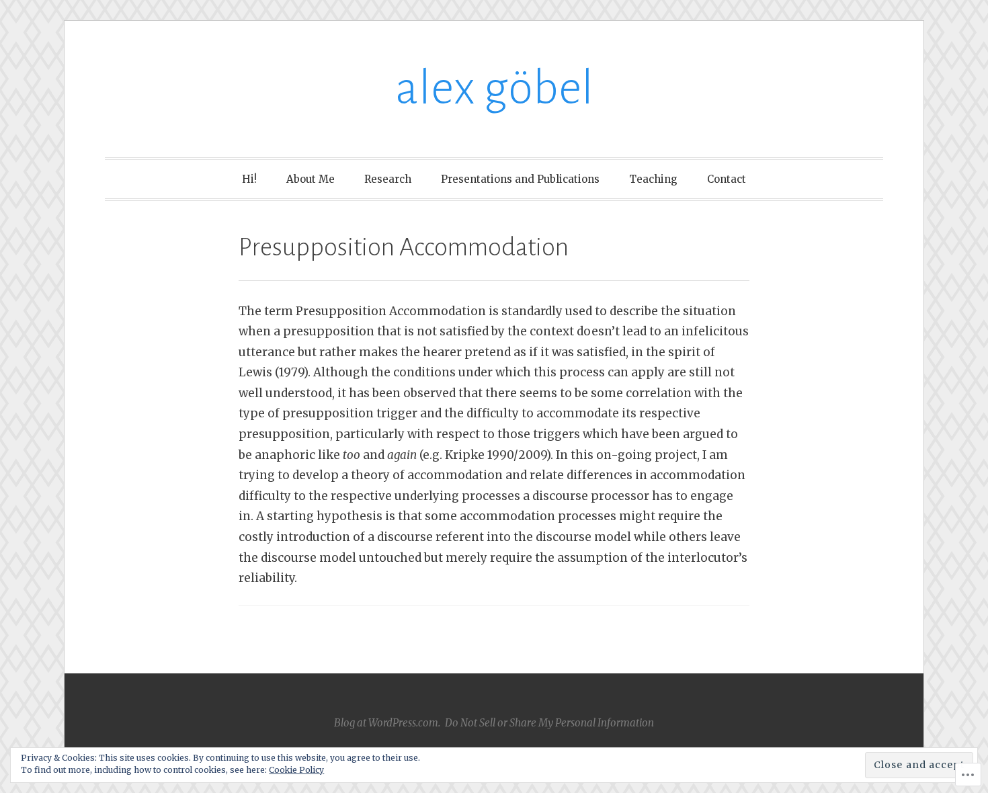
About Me (310, 179)
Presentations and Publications (520, 179)
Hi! (249, 179)
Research (387, 179)
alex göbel (494, 88)
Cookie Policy (296, 770)
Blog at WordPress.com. (387, 722)
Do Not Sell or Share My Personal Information (549, 722)
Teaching (653, 179)
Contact (726, 179)
